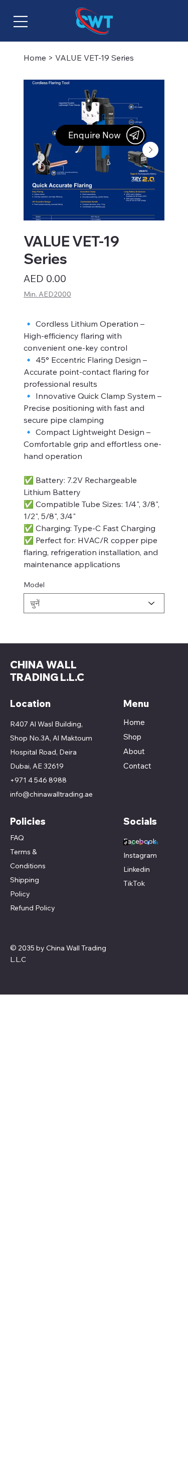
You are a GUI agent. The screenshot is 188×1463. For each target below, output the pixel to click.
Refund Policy (32, 907)
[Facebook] (148, 842)
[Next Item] (150, 150)
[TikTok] (125, 842)
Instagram (140, 855)
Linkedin (136, 869)
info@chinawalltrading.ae (51, 794)
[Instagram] (140, 842)
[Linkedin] (155, 842)
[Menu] (20, 21)
